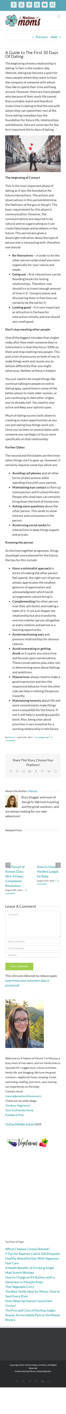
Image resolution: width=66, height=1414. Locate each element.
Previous (42, 37)
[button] (8, 865)
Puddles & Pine (14, 1115)
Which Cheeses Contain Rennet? (27, 1249)
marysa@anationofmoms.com (23, 1096)
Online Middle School (20, 1124)
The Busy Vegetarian (17, 1105)
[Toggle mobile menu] (59, 16)
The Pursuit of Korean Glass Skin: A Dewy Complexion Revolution (15, 876)
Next (54, 37)
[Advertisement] (33, 1199)
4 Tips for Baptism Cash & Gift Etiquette (32, 1254)
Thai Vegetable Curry (19, 1287)
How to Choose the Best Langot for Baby (47, 871)
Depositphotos (44, 1371)
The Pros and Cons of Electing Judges (30, 1310)
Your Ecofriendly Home (19, 1110)
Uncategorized (42, 737)
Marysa (11, 737)
